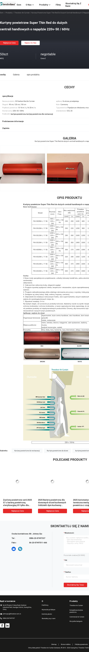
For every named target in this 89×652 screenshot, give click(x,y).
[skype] (20, 549)
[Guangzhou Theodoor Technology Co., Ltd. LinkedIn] (7, 625)
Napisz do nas (30, 43)
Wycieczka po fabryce (48, 609)
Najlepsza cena (9, 43)
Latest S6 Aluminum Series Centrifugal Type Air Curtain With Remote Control (51, 502)
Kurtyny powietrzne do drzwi (57, 451)
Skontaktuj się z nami (48, 618)
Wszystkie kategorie (76, 621)
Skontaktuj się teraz (75, 585)
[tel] (27, 549)
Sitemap (53, 644)
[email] (14, 549)
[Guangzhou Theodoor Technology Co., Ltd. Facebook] (2, 625)
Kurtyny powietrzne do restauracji (27, 451)
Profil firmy (45, 605)
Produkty (9, 13)
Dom (1, 13)
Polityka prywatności (81, 644)
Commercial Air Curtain (77, 617)
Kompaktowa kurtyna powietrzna (76, 611)
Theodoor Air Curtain (22, 13)
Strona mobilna (65, 644)
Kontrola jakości (47, 614)
